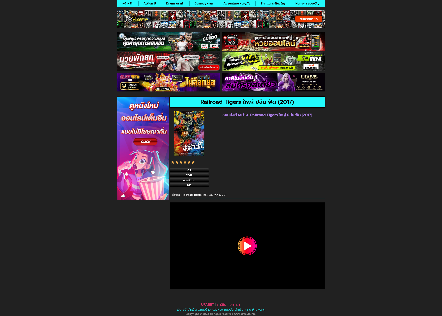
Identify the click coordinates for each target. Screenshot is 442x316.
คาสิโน (221, 304)
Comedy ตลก (204, 3)
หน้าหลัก (127, 3)
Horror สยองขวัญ (307, 3)
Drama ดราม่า (175, 3)
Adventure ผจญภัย (236, 3)
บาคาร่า (234, 304)
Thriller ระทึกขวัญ (273, 3)
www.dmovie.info (245, 314)
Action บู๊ (149, 3)
